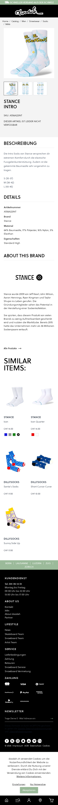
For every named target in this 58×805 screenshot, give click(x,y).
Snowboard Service (15, 667)
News (8, 630)
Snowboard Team (14, 638)
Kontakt (9, 607)
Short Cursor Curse (41, 486)
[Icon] (18, 434)
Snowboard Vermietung (18, 671)
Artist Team (11, 642)
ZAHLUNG (11, 678)
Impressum (17, 745)
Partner (9, 617)
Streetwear (34, 21)
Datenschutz (35, 745)
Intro (8, 24)
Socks (45, 21)
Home (5, 21)
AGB (26, 745)
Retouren (10, 663)
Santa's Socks (11, 486)
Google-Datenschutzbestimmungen (35, 728)
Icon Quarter (38, 421)
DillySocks (11, 482)
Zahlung (9, 658)
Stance (12, 101)
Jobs (7, 610)
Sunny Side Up (12, 543)
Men (24, 21)
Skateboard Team (14, 634)
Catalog (15, 21)
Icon (6, 421)
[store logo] (29, 11)
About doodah (12, 614)
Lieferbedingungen (15, 654)
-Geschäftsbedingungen (20, 731)
